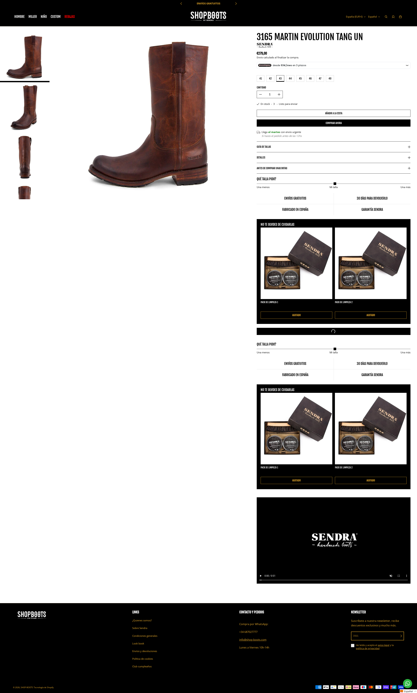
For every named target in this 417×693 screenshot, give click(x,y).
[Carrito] (400, 16)
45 (300, 78)
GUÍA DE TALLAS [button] (264, 146)
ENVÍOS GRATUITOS (208, 3)
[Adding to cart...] (333, 331)
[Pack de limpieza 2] (371, 263)
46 (310, 78)
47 (320, 78)
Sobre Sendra (139, 628)
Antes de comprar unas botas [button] (272, 168)
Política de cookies (142, 658)
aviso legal (383, 645)
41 (260, 78)
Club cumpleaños (142, 666)
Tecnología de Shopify (44, 687)
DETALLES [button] (261, 157)
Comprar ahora (334, 123)
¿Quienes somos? (142, 620)
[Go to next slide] (236, 3)
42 (270, 78)
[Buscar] (386, 16)
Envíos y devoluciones (144, 651)
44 (290, 78)
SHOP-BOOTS (27, 687)
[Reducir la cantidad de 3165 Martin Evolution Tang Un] (260, 94)
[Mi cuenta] (393, 16)
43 (280, 78)
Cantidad (261, 87)
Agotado (296, 315)
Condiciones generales (144, 636)
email (356, 635)
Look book (138, 643)
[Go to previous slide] (181, 3)
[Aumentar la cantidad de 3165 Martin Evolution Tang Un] (279, 94)
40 (330, 78)
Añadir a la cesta (333, 113)
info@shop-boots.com (252, 639)
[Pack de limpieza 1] (296, 263)
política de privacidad (368, 648)
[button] (408, 691)
